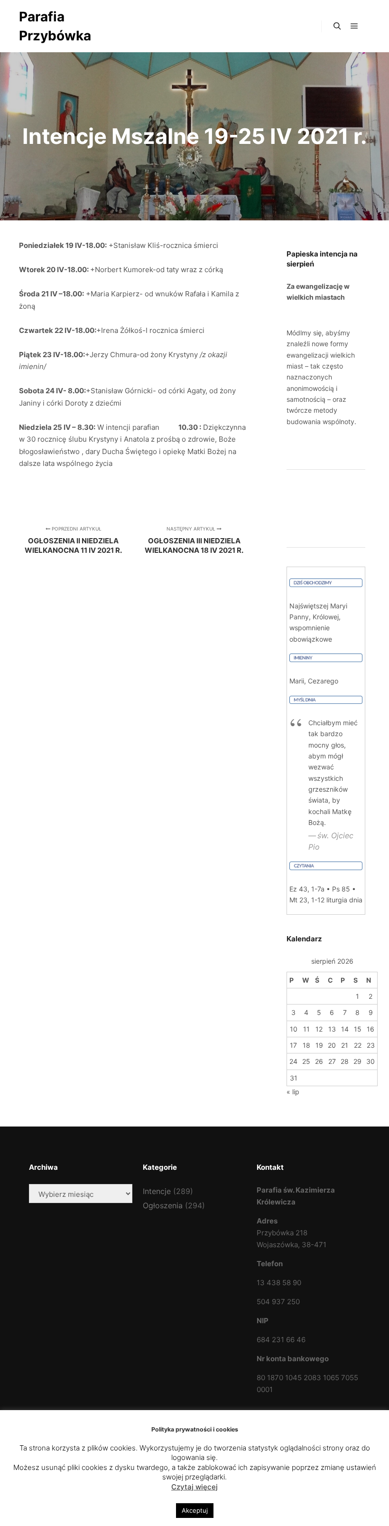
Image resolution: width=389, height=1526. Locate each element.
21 (344, 1045)
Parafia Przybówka (55, 26)
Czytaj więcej (194, 1486)
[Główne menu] (354, 26)
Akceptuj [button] (195, 1510)
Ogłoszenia (163, 1205)
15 (357, 1029)
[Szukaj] (337, 26)
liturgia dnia (344, 900)
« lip (293, 1092)
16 (370, 1029)
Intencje (157, 1191)
